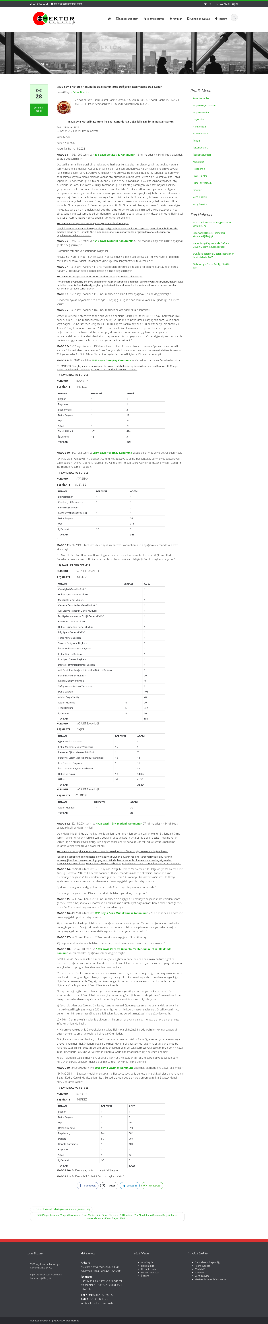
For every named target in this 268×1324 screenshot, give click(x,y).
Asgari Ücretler (201, 112)
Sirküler (197, 190)
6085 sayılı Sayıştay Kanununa (114, 1067)
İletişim (197, 140)
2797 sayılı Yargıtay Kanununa (112, 452)
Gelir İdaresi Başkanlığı (207, 1262)
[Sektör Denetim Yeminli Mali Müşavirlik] (54, 18)
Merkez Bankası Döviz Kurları (211, 1279)
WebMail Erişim (228, 4)
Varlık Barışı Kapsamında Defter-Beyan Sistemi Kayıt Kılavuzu (211, 245)
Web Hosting (72, 1320)
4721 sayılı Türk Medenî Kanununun (119, 823)
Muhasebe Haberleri (40, 1320)
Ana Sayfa (147, 1262)
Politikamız (199, 168)
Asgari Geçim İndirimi (204, 105)
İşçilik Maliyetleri (202, 154)
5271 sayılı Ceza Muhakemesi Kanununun (121, 913)
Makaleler (198, 161)
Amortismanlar (201, 98)
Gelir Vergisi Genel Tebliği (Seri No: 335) (212, 265)
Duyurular (198, 119)
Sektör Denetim (81, 92)
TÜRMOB (199, 1272)
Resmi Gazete (202, 1265)
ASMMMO (200, 1269)
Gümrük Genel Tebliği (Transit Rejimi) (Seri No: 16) (61, 1209)
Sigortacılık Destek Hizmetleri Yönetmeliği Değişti (209, 234)
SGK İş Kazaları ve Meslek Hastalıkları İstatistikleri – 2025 (213, 255)
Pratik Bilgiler (200, 176)
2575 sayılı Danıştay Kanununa (111, 360)
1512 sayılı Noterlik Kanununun (113, 241)
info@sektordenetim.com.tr (68, 3)
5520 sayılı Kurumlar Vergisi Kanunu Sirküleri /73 (212, 224)
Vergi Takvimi (200, 204)
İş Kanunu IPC (200, 147)
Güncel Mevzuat (150, 1272)
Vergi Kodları (200, 197)
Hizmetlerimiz (200, 133)
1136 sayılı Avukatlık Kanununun (114, 154)
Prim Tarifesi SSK (202, 182)
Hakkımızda (199, 126)
